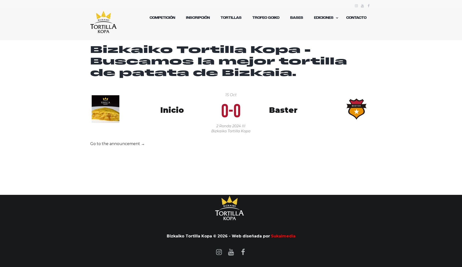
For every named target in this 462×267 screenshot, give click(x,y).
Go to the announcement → (117, 143)
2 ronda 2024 (228, 126)
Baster (283, 110)
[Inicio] (105, 98)
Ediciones (324, 17)
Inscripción (198, 17)
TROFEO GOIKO (265, 17)
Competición (162, 17)
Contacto (356, 17)
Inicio (172, 110)
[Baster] (356, 98)
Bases (296, 17)
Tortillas (231, 17)
